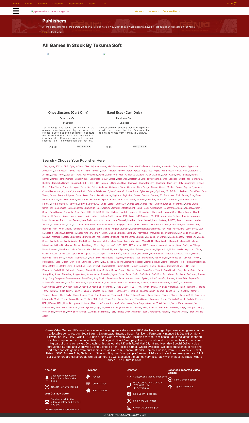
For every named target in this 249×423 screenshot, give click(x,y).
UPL (59, 303)
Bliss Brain (122, 178)
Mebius (141, 237)
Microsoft (185, 241)
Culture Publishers (97, 191)
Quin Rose (75, 261)
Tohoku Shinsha (138, 295)
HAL (89, 212)
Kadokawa (90, 224)
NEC (125, 245)
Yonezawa (175, 311)
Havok (196, 212)
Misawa (68, 245)
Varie (129, 303)
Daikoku (184, 191)
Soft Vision (168, 274)
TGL (132, 286)
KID (75, 224)
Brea (165, 178)
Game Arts (121, 203)
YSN (112, 311)
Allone (72, 170)
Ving (97, 307)
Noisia (180, 249)
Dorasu (145, 195)
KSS (81, 224)
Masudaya (76, 237)
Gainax (111, 203)
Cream (179, 187)
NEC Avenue (135, 245)
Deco (92, 195)
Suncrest (122, 282)
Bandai (186, 174)
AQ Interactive (98, 166)
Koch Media (65, 228)
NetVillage (194, 245)
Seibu (193, 270)
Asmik (101, 174)
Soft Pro (156, 274)
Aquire (157, 170)
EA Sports (169, 195)
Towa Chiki (110, 299)
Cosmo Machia (166, 187)
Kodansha (77, 228)
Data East (195, 191)
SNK (187, 266)
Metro (106, 241)
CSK (97, 183)
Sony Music (99, 278)
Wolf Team (48, 311)
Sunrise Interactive (159, 282)
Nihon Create (78, 249)
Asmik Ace (111, 174)
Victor (167, 303)
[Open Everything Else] (179, 11)
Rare (164, 261)
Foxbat (46, 203)
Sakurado (70, 270)
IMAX (131, 216)
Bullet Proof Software (190, 178)
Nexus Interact (50, 249)
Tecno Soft (172, 291)
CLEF (85, 183)
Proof (188, 257)
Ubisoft (67, 303)
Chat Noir (160, 183)
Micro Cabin (116, 241)
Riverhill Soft (108, 266)
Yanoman (136, 311)
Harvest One (170, 212)
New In (16, 3)
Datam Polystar (66, 195)
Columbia (85, 187)
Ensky (73, 199)
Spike (145, 278)
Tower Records (125, 299)
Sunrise (144, 282)
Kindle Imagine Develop (182, 224)
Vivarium (153, 307)
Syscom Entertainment (102, 286)
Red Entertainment (195, 261)
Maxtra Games (128, 237)
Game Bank (133, 203)
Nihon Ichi (107, 249)
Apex (129, 170)
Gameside (90, 208)
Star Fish (60, 282)
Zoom (45, 316)
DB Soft (174, 191)
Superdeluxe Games (52, 286)
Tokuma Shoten (170, 295)
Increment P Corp (58, 220)
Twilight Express (194, 299)
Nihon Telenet (136, 249)
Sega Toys (183, 270)
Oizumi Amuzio (49, 253)
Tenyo (55, 295)
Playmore (129, 257)
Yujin (184, 311)
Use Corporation (105, 303)
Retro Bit (54, 266)
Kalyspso (121, 224)
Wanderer (163, 307)
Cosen (154, 187)
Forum (194, 199)
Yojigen (165, 311)
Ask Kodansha (90, 174)
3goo (51, 166)
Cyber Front (132, 191)
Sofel (128, 274)
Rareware (173, 261)
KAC (69, 224)
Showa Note (92, 274)
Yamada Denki (123, 311)
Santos (106, 270)
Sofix (135, 274)
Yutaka (199, 311)
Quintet (97, 261)
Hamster (133, 212)
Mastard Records (60, 237)
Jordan (197, 220)
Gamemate (60, 208)
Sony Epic (87, 278)
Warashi (174, 307)
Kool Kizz (166, 228)
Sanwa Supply (118, 270)
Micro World (161, 241)
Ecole (185, 195)
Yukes (191, 311)
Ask (79, 174)
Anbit (87, 170)
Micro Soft (147, 241)
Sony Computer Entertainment (64, 278)
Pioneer (69, 257)
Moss (97, 245)
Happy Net (144, 212)
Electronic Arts (50, 199)
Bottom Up (134, 178)
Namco (153, 245)
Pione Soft (58, 257)
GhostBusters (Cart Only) (68, 112)
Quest (65, 261)
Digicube (127, 195)
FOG (126, 199)
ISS (157, 216)
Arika (185, 170)
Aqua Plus (147, 170)
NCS (119, 245)
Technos (133, 291)
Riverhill (96, 266)
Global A (189, 208)
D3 (166, 191)
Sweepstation (71, 286)
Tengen (46, 295)
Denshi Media (104, 195)
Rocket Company (139, 266)
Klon (55, 228)
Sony (44, 278)
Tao (104, 291)
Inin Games (74, 220)
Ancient (96, 170)
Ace (175, 166)
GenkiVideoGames (153, 208)
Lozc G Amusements (65, 233)
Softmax (191, 274)
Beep (113, 178)
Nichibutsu (64, 249)
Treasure (154, 299)
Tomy (64, 299)
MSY (97, 233)
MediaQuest (85, 241)
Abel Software (142, 166)
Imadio (185, 216)
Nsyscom (189, 249)
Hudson (94, 216)
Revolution (79, 266)
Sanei (89, 270)
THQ (138, 286)
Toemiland (116, 295)
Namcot (163, 245)
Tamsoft (95, 291)
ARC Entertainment (117, 166)
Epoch (105, 199)
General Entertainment (123, 208)
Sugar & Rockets (94, 282)
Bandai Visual (81, 178)
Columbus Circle (117, 187)
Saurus (130, 270)
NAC (113, 245)
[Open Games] (144, 11)
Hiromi (65, 216)
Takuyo (85, 291)
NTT (145, 245)
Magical (112, 233)
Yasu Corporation (151, 311)
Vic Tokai (157, 303)
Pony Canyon (161, 257)
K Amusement (58, 224)
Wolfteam (60, 311)
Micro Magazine (132, 241)
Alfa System (60, 170)
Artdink (46, 174)
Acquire (182, 166)
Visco (138, 307)
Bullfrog (46, 183)
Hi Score (55, 216)
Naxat (172, 245)
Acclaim (156, 166)
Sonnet (201, 274)
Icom (163, 216)
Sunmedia (134, 282)
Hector (46, 216)
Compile (131, 187)
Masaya (46, 237)
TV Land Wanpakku (168, 286)
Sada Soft (59, 270)
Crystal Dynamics (193, 187)
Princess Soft (176, 257)
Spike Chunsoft (157, 278)
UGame (52, 303)
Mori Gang (87, 245)
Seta (200, 270)
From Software (59, 203)
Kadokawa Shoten (106, 224)
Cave (123, 183)
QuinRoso (86, 261)
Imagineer (196, 216)
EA (161, 195)
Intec (108, 220)
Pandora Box (156, 253)
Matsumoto (89, 237)
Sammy (80, 270)
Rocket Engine (157, 266)
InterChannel (119, 220)
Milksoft (58, 245)
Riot (89, 266)
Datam (53, 195)
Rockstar (171, 266)
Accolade (166, 166)
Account (92, 3)
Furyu (92, 203)
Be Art (105, 178)
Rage (112, 261)
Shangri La (47, 274)
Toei (90, 295)
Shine (57, 274)
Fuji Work (73, 203)
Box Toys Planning (151, 178)
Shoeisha (66, 274)
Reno (45, 266)
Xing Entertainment (99, 311)
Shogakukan (78, 274)
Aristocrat (194, 170)
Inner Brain (86, 220)
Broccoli (173, 178)
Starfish (70, 282)
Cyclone (159, 191)
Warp (182, 307)
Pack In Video (129, 253)
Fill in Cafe (161, 199)
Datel (78, 195)
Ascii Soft (70, 174)
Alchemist (47, 170)
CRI (91, 183)
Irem (154, 220)
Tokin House (154, 295)
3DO (44, 166)
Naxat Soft (182, 245)
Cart (104, 3)
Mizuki (77, 245)
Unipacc (86, 303)
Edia (191, 195)
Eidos (198, 195)
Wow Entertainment (77, 311)
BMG (178, 174)
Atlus (148, 174)
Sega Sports (170, 270)
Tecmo (160, 291)
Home (45, 32)
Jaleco (179, 220)
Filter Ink (173, 199)
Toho (126, 295)
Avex (164, 174)
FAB (120, 199)
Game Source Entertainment (169, 203)
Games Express (75, 208)
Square (170, 278)
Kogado (115, 228)
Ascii (61, 174)
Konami (125, 228)
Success (80, 282)
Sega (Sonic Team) (152, 270)
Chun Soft (172, 183)
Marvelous (143, 233)
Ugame (76, 303)
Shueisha (105, 274)
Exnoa (113, 199)
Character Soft (146, 183)
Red (182, 261)
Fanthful (150, 199)
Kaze (137, 224)
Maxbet (115, 237)
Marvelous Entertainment (163, 233)
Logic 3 (49, 233)
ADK (87, 166)
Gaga (103, 203)
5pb (72, 166)
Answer (121, 170)
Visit (144, 307)
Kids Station (157, 224)
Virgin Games (107, 307)
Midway (195, 241)
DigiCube (116, 195)
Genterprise (170, 208)
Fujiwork (83, 203)
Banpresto (95, 178)
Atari (121, 174)
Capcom (115, 183)
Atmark (157, 174)
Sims (121, 274)
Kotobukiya (178, 228)
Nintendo (150, 249)
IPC (151, 216)
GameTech (47, 208)
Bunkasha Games (60, 183)
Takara (53, 291)
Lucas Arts (82, 233)
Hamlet (123, 212)
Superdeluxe (186, 282)
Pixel (91, 257)
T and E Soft (121, 286)
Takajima (191, 286)
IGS (125, 216)
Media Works (70, 241)
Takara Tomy (64, 291)
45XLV (58, 166)
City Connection (187, 183)
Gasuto (107, 208)
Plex (138, 257)
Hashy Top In (184, 212)
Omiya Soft (64, 253)
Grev (76, 212)
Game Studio (191, 203)
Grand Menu (56, 212)
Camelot (105, 183)
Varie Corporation (142, 303)
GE (97, 203)
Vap (123, 303)
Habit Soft (98, 212)
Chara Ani (132, 183)
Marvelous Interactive (188, 233)
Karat (130, 224)
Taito (182, 286)
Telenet (193, 291)
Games (28, 3)
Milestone (47, 245)
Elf (60, 199)
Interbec (131, 220)
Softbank (180, 274)
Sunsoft (174, 282)
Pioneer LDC (81, 257)
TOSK (154, 286)
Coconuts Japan (71, 187)
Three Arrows (80, 295)
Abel (131, 166)
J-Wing (162, 220)
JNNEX (171, 220)
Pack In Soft (114, 253)
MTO (104, 233)
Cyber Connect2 (116, 191)
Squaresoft (48, 282)
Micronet (173, 241)
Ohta (198, 249)
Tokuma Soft (186, 295)
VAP (117, 303)
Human (118, 216)
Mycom (105, 245)
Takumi (76, 291)
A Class (79, 166)
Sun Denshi (110, 282)
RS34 (105, 261)
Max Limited (103, 237)
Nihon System (121, 249)
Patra (187, 253)
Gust (83, 212)
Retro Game (66, 266)
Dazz (85, 195)
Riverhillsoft (123, 266)
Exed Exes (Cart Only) (124, 112)
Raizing (119, 261)
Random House (153, 261)
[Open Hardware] (159, 11)
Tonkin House (76, 299)
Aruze (54, 174)
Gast (99, 208)
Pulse (57, 261)
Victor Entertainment (182, 303)
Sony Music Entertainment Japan (123, 278)
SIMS (180, 266)
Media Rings (56, 241)
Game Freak (147, 203)
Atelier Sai (130, 174)
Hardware (42, 3)
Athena (140, 174)
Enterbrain (95, 199)
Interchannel (144, 220)
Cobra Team (55, 187)
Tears (110, 291)
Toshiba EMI (90, 299)
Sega (138, 270)
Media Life (191, 237)
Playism (119, 257)
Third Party (65, 295)
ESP (178, 195)
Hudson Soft (106, 216)
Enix (66, 199)
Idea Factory (173, 216)
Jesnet (188, 220)
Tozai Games (141, 299)
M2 (91, 233)
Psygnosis (47, 261)
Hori (87, 216)
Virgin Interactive (124, 307)
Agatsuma (193, 166)
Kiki (166, 224)
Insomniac (99, 220)
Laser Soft (191, 228)
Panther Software (174, 253)
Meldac (97, 241)
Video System (86, 307)
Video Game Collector (66, 307)
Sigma (114, 274)
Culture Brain (79, 191)
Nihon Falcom (93, 249)
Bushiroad (76, 183)
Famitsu (140, 199)
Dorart (137, 195)
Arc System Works (171, 170)
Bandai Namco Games (62, 178)
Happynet (157, 212)
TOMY (146, 286)
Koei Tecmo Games (100, 228)
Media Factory (176, 237)
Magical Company (127, 233)
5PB (66, 166)
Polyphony (147, 257)
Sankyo (97, 270)
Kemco (145, 224)
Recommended (75, 3)
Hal (107, 212)
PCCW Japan (99, 253)
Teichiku (183, 291)
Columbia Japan (99, 187)
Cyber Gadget (147, 191)
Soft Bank (145, 274)
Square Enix (181, 278)
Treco (164, 299)
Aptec (137, 170)
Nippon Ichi (162, 249)
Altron (80, 170)
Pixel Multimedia (104, 257)
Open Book (77, 253)
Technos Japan (147, 291)
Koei (86, 228)
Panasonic (143, 253)
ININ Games (142, 216)
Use (93, 303)
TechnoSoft (121, 291)
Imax (44, 220)
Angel (104, 170)
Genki (139, 208)
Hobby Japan (76, 216)
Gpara (45, 212)
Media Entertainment (157, 237)
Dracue (154, 195)
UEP (44, 303)
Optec (88, 253)
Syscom (84, 286)
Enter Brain (82, 199)
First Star (184, 199)
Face (132, 199)
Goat (197, 208)
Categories (57, 3)
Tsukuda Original (176, 299)
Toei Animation (102, 295)
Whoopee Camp (194, 307)
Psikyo (196, 257)
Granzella (68, 212)
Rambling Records (134, 261)
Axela (172, 174)
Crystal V (66, 191)
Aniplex (112, 170)
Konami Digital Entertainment (145, 228)
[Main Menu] (16, 11)
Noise (172, 249)
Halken (114, 212)
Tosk (101, 299)
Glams (180, 208)
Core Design (143, 187)
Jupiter (46, 224)
